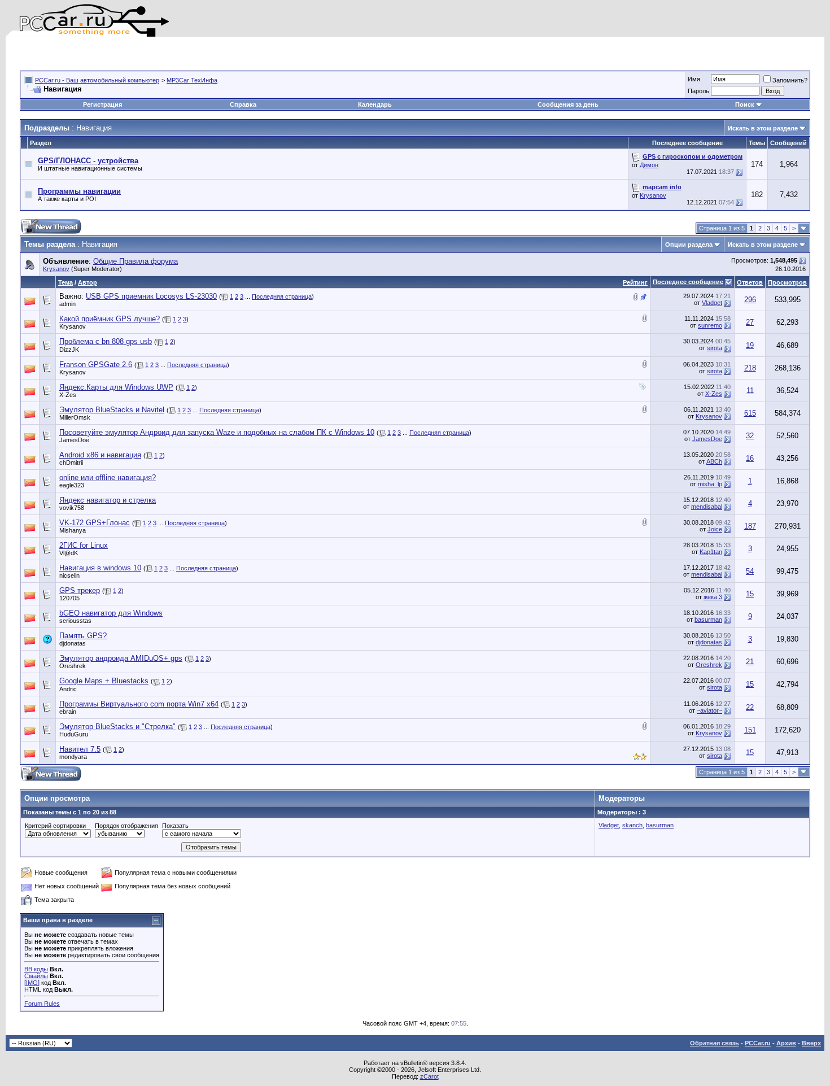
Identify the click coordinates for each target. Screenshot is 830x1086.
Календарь (375, 104)
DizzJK (69, 349)
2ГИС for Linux (83, 545)
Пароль (698, 91)
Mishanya (72, 530)
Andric (68, 689)
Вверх (811, 1043)
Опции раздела (689, 244)
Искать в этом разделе (763, 128)
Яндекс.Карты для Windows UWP (116, 387)
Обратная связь (714, 1043)
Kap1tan (711, 551)
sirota (714, 347)
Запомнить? (789, 80)
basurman (708, 619)
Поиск (744, 104)
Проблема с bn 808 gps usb (105, 341)
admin (67, 303)
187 (750, 526)
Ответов (750, 282)
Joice (714, 529)
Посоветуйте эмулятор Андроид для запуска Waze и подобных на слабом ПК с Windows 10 (216, 432)
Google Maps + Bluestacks (103, 681)
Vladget (712, 302)
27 (750, 322)
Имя (694, 79)
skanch (632, 825)
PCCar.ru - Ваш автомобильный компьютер (97, 80)
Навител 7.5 (80, 749)
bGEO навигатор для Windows (111, 613)
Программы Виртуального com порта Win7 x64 (139, 704)
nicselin (69, 575)
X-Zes (67, 394)
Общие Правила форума (135, 261)
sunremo (710, 325)
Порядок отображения (126, 825)
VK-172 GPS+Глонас (94, 522)
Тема (65, 282)
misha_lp (710, 484)
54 (750, 571)
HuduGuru (73, 734)
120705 (69, 598)
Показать (175, 825)
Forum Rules (42, 1003)
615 (750, 413)
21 (750, 661)
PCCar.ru (758, 1043)
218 (750, 368)
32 (750, 435)
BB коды (36, 969)
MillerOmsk (74, 417)
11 (750, 390)
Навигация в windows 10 (100, 568)
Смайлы (36, 975)
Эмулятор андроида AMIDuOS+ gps (120, 658)
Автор (87, 282)
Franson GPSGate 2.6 (95, 364)
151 (750, 730)
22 (750, 707)
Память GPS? (83, 635)
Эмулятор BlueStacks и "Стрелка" (117, 726)
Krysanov (653, 195)
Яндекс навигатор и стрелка (107, 500)
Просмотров (787, 282)
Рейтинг (635, 282)
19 (750, 345)
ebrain (67, 711)
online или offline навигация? (107, 477)
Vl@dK (68, 552)
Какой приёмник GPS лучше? (109, 319)
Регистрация (102, 104)
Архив (786, 1043)
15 (750, 594)
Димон (649, 165)
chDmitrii (71, 462)
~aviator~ (709, 710)
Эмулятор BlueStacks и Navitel (111, 409)
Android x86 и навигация (100, 455)
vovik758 (71, 507)
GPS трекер (79, 590)
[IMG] (32, 982)
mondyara (73, 756)
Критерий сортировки (55, 825)
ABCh (714, 461)
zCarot (429, 1076)
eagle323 (71, 485)
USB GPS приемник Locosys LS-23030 (151, 296)
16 (750, 458)
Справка (243, 104)
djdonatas (72, 643)
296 (750, 299)
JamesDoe (74, 440)
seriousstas (75, 620)
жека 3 (713, 597)
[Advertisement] (152, 54)
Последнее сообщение (688, 281)
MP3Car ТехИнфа (192, 80)
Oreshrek (72, 665)
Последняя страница (282, 296)
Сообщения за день (568, 104)
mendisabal (706, 506)
